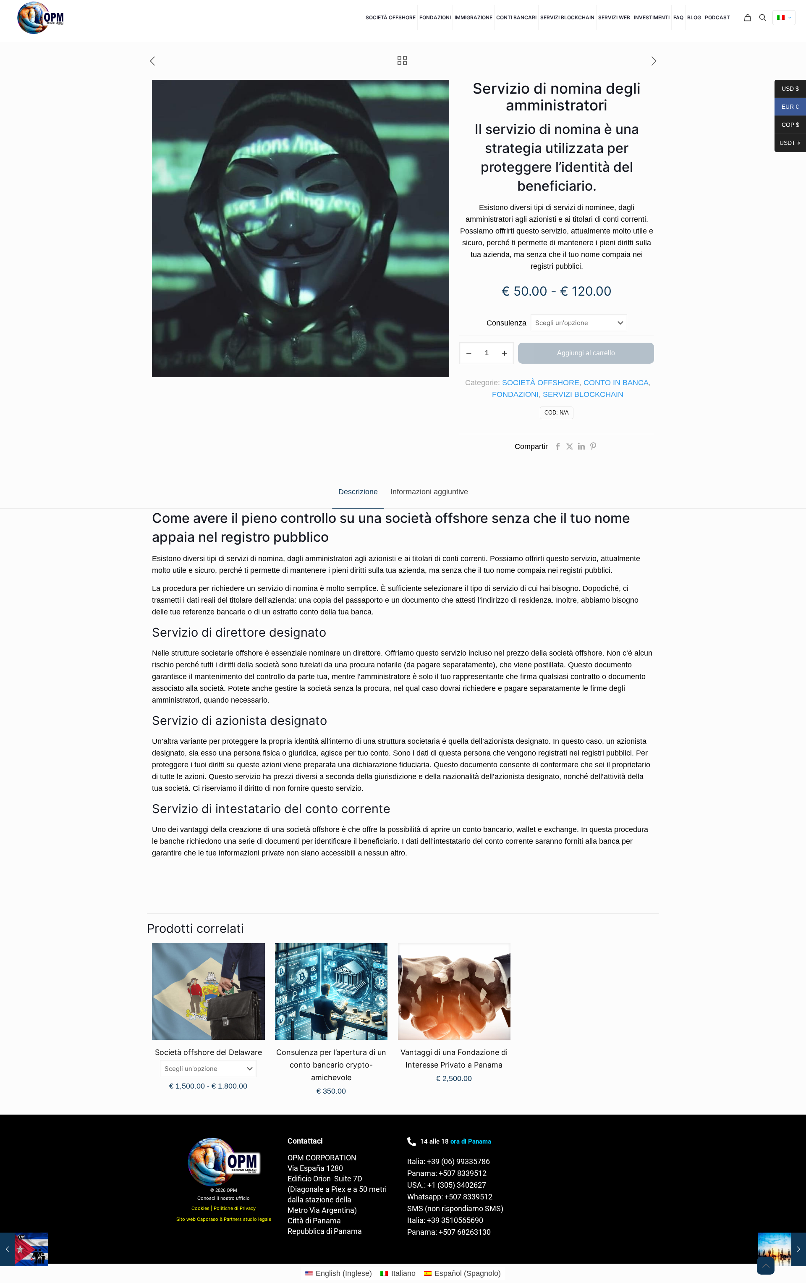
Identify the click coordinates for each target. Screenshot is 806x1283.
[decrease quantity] (468, 353)
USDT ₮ (788, 143)
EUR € (787, 107)
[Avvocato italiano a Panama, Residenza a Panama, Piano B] (42, 17)
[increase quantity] (504, 353)
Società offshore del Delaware (208, 1052)
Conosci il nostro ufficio (223, 1198)
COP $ (787, 125)
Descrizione (358, 492)
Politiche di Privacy (235, 1208)
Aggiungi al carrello (586, 353)
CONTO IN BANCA (616, 382)
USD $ (787, 89)
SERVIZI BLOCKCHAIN (583, 394)
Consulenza (506, 323)
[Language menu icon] (784, 17)
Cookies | (202, 1208)
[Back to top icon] (766, 1266)
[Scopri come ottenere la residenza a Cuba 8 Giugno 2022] (24, 1249)
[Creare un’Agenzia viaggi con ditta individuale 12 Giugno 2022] (782, 1249)
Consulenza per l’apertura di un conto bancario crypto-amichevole (331, 1065)
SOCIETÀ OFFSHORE (540, 382)
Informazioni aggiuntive (429, 492)
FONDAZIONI (515, 394)
